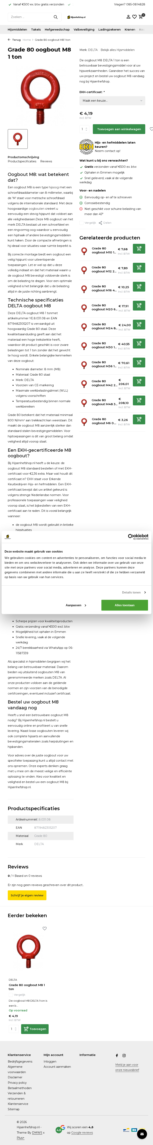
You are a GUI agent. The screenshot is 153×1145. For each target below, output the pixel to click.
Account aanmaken (57, 1067)
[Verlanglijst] (134, 17)
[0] (140, 17)
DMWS (37, 1132)
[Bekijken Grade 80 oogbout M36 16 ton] (84, 365)
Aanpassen (73, 605)
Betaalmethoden (20, 1088)
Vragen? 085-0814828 (129, 4)
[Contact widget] (142, 1134)
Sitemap (14, 1109)
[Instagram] (124, 1056)
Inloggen (50, 1061)
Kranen (130, 29)
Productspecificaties (22, 161)
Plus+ (21, 1138)
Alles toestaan (124, 605)
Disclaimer (15, 1077)
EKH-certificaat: (91, 92)
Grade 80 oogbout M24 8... (104, 326)
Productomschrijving (23, 157)
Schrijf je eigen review (27, 895)
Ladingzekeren (109, 29)
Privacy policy (17, 1082)
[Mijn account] (128, 17)
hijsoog (54, 187)
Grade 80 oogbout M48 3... (104, 402)
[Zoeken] (56, 17)
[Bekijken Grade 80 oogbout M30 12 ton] (84, 346)
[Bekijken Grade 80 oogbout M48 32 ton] (84, 403)
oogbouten (36, 208)
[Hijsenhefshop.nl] (76, 17)
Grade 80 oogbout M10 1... (104, 250)
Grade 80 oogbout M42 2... (104, 383)
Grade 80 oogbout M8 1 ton (27, 987)
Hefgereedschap (57, 29)
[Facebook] (117, 1056)
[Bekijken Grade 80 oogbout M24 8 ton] (84, 327)
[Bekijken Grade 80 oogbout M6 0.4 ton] (84, 422)
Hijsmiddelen (17, 29)
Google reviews (82, 1132)
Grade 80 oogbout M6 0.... (104, 421)
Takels (36, 29)
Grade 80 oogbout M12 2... (104, 269)
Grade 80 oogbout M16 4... (104, 288)
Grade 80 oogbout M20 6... (104, 307)
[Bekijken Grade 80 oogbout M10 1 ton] (84, 251)
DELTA (93, 50)
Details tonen (131, 592)
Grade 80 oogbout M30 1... (104, 345)
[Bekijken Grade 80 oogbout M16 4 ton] (84, 289)
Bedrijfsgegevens (20, 1061)
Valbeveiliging (84, 29)
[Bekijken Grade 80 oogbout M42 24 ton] (84, 384)
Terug (16, 39)
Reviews (46, 161)
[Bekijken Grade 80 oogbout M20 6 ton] (84, 308)
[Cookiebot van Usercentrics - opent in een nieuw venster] (131, 537)
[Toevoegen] (139, 249)
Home (27, 39)
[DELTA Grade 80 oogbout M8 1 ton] (29, 951)
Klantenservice (18, 1104)
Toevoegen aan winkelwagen (119, 129)
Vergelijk (90, 222)
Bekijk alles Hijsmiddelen (118, 50)
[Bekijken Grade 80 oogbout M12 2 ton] (84, 270)
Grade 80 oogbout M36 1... (104, 364)
